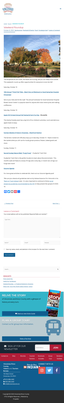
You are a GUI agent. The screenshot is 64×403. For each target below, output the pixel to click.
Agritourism (18, 30)
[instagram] (42, 370)
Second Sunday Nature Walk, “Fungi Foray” (17, 153)
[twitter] (49, 370)
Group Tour (50, 357)
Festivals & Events (28, 30)
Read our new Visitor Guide (26, 313)
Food (36, 30)
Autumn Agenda (9, 168)
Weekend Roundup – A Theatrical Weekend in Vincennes (18, 284)
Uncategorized (43, 30)
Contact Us (4, 356)
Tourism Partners (32, 357)
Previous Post (8, 203)
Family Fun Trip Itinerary (9, 281)
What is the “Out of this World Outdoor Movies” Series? (18, 286)
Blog (13, 356)
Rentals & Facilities (59, 357)
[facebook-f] (57, 370)
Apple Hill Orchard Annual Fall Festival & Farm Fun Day (21, 115)
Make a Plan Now (25, 339)
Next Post (56, 203)
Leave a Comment (54, 30)
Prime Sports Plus (8, 279)
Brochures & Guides (41, 357)
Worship (23, 356)
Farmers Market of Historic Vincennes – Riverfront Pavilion (23, 133)
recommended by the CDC (26, 184)
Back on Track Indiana (11, 181)
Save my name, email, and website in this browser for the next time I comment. (30, 249)
